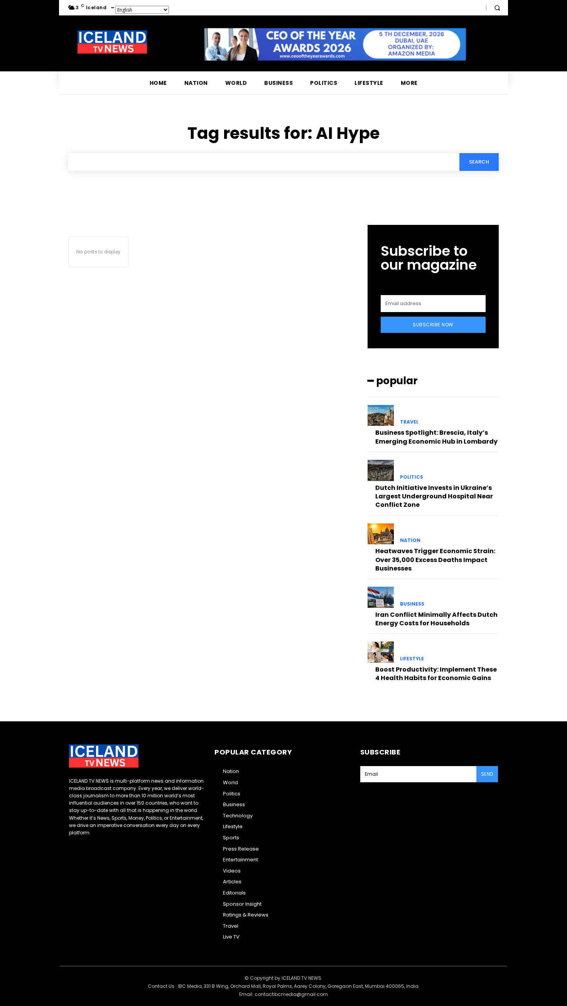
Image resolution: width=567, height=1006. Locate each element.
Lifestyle (412, 659)
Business (412, 604)
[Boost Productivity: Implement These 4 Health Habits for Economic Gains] (381, 651)
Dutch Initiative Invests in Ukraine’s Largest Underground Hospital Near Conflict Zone (434, 496)
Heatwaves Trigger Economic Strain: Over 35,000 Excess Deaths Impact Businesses (435, 560)
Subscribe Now (433, 324)
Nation (410, 540)
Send (487, 774)
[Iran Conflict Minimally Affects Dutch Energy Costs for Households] (381, 597)
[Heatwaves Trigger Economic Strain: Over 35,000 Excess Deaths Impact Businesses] (381, 533)
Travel (409, 422)
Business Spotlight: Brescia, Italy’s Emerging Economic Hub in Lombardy (436, 437)
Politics (411, 477)
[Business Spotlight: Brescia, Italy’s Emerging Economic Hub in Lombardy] (381, 415)
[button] (497, 7)
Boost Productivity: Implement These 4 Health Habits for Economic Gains (436, 673)
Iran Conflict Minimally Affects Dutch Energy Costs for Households (436, 619)
